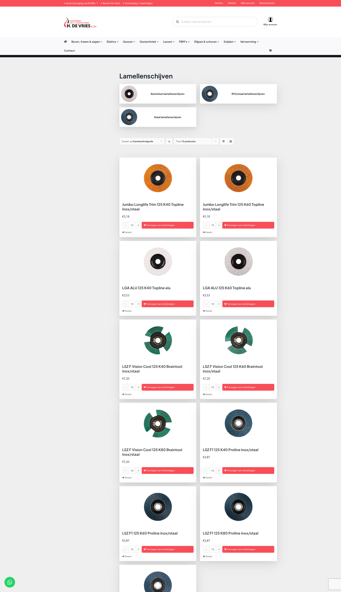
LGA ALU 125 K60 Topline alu (227, 288)
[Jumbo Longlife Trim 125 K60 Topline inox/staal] (238, 178)
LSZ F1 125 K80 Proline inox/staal (230, 533)
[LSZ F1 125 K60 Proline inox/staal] (158, 506)
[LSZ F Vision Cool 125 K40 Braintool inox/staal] (158, 340)
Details (128, 232)
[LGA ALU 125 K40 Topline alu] (158, 261)
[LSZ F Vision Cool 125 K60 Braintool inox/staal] (238, 340)
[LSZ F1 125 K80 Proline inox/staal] (238, 506)
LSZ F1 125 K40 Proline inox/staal (230, 449)
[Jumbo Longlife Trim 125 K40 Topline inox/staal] (158, 178)
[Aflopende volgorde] (169, 141)
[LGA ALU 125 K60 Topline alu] (238, 261)
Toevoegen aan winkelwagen (160, 225)
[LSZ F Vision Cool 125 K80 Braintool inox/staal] (158, 423)
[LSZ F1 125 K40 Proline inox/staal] (238, 423)
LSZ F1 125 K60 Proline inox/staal (150, 533)
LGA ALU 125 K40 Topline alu (146, 288)
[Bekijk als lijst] (230, 141)
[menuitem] (89, 41)
